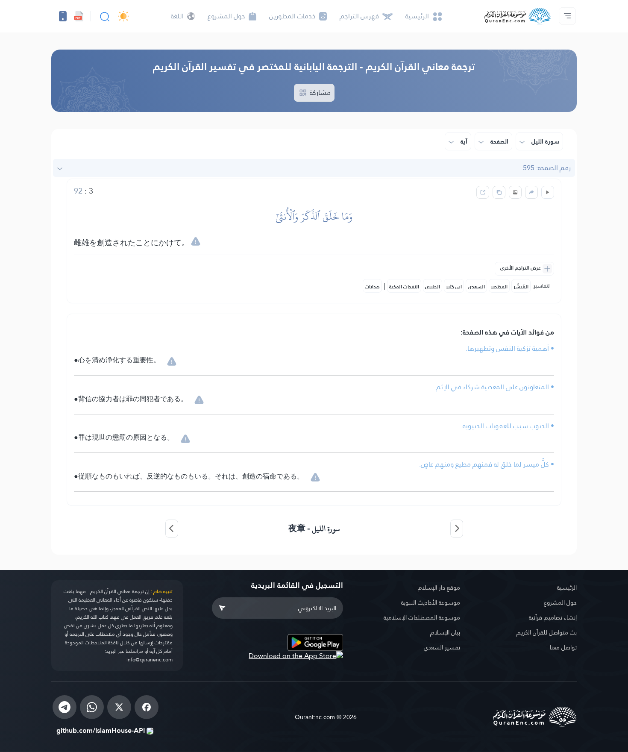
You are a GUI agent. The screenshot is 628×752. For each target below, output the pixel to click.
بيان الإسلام (445, 632)
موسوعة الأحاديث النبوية (430, 602)
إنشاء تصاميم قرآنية (553, 617)
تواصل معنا (563, 647)
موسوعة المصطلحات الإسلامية (422, 617)
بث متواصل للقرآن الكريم (546, 632)
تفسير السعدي (442, 647)
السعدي (476, 286)
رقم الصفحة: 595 (547, 168)
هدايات (372, 286)
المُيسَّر (521, 286)
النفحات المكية (404, 286)
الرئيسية (567, 587)
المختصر (499, 286)
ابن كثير (454, 286)
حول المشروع (560, 602)
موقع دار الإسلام (439, 587)
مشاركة (319, 92)
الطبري (432, 286)
